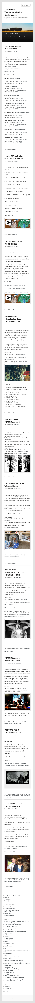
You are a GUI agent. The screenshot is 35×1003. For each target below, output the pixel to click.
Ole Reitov (13, 797)
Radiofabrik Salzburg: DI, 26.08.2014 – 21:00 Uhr (16, 765)
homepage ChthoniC (9, 943)
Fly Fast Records (8, 938)
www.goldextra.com (9, 71)
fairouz (20, 650)
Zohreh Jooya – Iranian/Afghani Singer (14, 979)
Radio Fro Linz (22, 450)
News (14, 149)
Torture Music (19, 797)
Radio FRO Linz (19, 80)
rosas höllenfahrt (8, 970)
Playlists (15, 234)
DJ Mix (10, 723)
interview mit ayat (8, 946)
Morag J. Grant (19, 795)
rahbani (24, 650)
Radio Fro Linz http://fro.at (23, 845)
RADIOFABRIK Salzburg (21, 81)
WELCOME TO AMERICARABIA (22, 112)
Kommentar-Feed (8, 990)
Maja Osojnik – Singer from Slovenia (13, 960)
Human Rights (7, 795)
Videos (6, 901)
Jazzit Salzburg (14, 879)
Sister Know (18, 881)
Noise (9, 797)
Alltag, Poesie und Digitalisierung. (13, 924)
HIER (5, 831)
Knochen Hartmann (23, 879)
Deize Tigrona (7, 933)
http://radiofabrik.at (9, 524)
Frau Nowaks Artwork (9, 908)
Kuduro (6, 955)
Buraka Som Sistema (9, 929)
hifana (6, 941)
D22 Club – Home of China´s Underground (15, 931)
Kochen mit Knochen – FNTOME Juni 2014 (13, 805)
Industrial (14, 795)
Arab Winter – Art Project (10, 926)
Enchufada (7, 934)
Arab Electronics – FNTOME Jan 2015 (12, 420)
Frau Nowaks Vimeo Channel (11, 910)
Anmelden (7, 986)
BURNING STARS (18, 138)
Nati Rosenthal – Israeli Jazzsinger (13, 962)
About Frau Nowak (14, 33)
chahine (16, 650)
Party (13, 881)
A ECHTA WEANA (14, 95)
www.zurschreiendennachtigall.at (12, 68)
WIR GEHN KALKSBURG (18, 103)
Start (6, 33)
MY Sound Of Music (9, 912)
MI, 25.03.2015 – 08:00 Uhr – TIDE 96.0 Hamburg (16, 292)
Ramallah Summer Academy (11, 969)
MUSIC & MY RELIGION (19, 121)
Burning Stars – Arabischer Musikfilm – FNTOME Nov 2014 (14, 572)
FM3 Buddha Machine (9, 940)
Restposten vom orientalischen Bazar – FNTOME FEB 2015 (13, 319)
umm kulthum (10, 651)
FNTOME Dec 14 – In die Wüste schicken (14, 484)
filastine (6, 936)
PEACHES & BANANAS (19, 129)
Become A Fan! (8, 906)
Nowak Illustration (9, 915)
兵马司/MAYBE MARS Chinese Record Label (15, 980)
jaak (5, 948)
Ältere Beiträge (8, 886)
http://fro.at (7, 520)
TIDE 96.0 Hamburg (21, 691)
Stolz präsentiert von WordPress (17, 998)
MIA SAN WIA (13, 86)
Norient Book (7, 913)
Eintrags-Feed (7, 988)
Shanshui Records (9, 972)
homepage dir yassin (9, 945)
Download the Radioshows (11, 895)
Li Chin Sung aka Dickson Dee (12, 957)
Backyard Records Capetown (11, 928)
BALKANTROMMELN (15, 78)
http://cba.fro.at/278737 (19, 334)
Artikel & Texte (8, 894)
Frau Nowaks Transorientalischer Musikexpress (13, 12)
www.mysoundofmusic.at (10, 66)
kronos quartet (8, 953)
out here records (8, 967)
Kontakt (6, 40)
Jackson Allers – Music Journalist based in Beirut (16, 950)
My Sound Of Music (17, 723)
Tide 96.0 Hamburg (22, 453)
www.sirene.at (7, 69)
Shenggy (6, 974)
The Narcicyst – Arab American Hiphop (14, 977)
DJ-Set (9, 879)
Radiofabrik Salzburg (23, 451)
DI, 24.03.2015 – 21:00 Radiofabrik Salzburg (14, 288)
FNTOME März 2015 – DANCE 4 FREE (13, 242)
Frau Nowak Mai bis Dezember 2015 (12, 47)
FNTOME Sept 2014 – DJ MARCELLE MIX (13, 659)
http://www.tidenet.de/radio (11, 527)
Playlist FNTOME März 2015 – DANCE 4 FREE (13, 157)
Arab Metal (27, 794)
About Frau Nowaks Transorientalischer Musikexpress (17, 36)
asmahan (12, 650)
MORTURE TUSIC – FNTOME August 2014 (13, 731)
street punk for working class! (11, 975)
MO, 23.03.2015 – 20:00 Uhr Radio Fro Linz (14, 285)
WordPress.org (8, 991)
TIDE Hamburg (18, 83)
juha (5, 951)
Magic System (8, 958)
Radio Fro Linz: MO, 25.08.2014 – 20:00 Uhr (15, 763)
